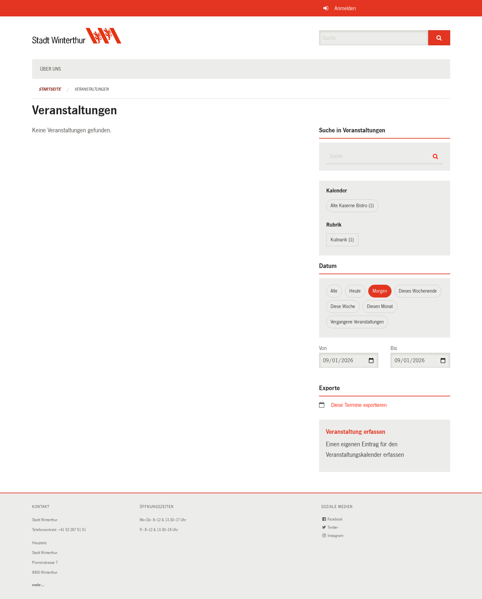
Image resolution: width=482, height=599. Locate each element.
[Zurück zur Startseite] (77, 41)
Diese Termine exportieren (359, 405)
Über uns (50, 69)
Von (323, 348)
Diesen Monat (380, 306)
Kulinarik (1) (342, 239)
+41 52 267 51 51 (72, 530)
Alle (334, 291)
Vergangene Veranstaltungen (357, 321)
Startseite (50, 89)
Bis (394, 348)
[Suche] (439, 37)
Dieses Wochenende (418, 291)
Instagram (336, 536)
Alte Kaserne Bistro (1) (352, 205)
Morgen (379, 291)
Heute (355, 291)
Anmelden (345, 8)
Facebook (335, 519)
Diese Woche (343, 306)
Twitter (333, 527)
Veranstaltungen (91, 89)
